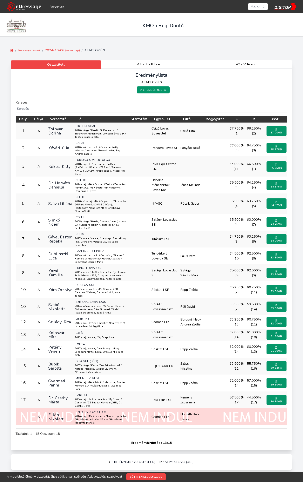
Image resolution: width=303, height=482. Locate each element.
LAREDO (81, 395)
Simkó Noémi (54, 222)
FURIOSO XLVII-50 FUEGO (93, 160)
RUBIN (80, 234)
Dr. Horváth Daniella (59, 185)
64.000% (277, 240)
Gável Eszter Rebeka (60, 239)
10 (23, 289)
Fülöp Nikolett (55, 417)
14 (23, 349)
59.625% (277, 367)
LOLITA (80, 344)
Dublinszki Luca (58, 256)
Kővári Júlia (58, 148)
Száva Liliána (60, 203)
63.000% (277, 291)
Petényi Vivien (55, 349)
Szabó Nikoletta (57, 306)
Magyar (256, 6)
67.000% (277, 132)
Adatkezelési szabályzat (104, 476)
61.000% (277, 350)
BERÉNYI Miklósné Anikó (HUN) (134, 462)
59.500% (277, 384)
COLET (80, 217)
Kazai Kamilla (55, 273)
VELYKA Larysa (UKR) (179, 462)
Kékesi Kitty (59, 166)
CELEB (80, 197)
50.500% (277, 401)
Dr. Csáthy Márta (58, 400)
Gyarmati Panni (56, 383)
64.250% (277, 223)
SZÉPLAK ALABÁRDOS (91, 302)
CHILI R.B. (82, 180)
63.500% (277, 257)
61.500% (277, 336)
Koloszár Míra (56, 334)
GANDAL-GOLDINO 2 (90, 251)
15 (23, 366)
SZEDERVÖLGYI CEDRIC (91, 412)
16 (23, 383)
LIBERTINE (82, 319)
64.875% (277, 186)
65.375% (277, 149)
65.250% (277, 168)
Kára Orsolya (60, 289)
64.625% (277, 205)
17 (23, 400)
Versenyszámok (29, 50)
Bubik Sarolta (55, 366)
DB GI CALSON (85, 285)
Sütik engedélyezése (146, 476)
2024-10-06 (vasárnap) (62, 50)
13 (23, 334)
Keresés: (22, 102)
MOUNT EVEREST (88, 378)
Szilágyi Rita (59, 322)
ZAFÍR (79, 333)
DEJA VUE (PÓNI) (87, 361)
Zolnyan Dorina (55, 131)
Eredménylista (154, 90)
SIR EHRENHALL (86, 126)
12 (23, 322)
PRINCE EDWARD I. (88, 268)
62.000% (277, 323)
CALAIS (81, 143)
